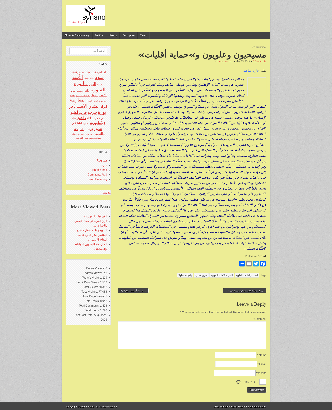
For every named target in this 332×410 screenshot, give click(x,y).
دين (73, 123)
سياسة (87, 129)
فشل (99, 137)
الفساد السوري (83, 95)
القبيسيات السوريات (95, 216)
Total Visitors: (90, 291)
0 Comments (259, 61)
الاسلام (100, 84)
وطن (77, 138)
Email (261, 364)
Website (261, 373)
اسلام (99, 77)
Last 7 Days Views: (88, 282)
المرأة (89, 101)
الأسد (77, 77)
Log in (103, 165)
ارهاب (87, 72)
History (113, 35)
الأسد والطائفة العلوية (247, 275)
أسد (104, 72)
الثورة (91, 83)
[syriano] (85, 13)
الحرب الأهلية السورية (222, 275)
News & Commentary (77, 35)
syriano (90, 406)
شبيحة (79, 129)
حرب (92, 112)
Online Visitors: (95, 268)
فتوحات (81, 134)
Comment (259, 318)
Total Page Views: (94, 296)
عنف (87, 134)
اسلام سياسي (89, 78)
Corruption (128, 35)
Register (102, 160)
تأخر (72, 106)
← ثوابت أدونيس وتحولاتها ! (133, 290)
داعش (81, 118)
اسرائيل (74, 72)
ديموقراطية (83, 123)
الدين (85, 90)
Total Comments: (89, 305)
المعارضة (78, 100)
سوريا (96, 128)
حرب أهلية (78, 112)
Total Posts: (92, 301)
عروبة (92, 134)
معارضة (92, 138)
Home (143, 35)
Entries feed (99, 169)
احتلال (93, 72)
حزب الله (92, 118)
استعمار (80, 72)
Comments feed (97, 174)
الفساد (94, 95)
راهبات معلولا (185, 275)
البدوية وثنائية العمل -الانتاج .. (91, 230)
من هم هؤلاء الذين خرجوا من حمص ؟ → (244, 290)
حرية (102, 117)
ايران (103, 106)
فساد (75, 133)
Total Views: (91, 286)
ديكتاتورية (97, 122)
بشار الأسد (87, 106)
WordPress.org (98, 179)
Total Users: (92, 310)
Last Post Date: (84, 315)
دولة (74, 118)
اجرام (99, 72)
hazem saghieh (225, 61)
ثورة (102, 112)
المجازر (95, 101)
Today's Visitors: (92, 277)
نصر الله (84, 137)
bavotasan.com (258, 406)
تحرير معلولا (201, 275)
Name (261, 355)
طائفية (100, 134)
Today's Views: (92, 272)
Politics (99, 35)
